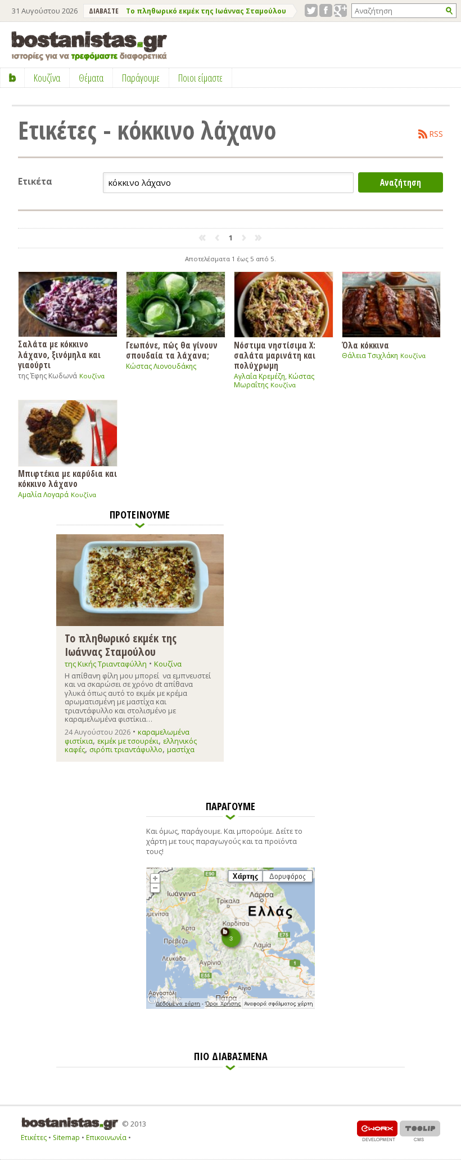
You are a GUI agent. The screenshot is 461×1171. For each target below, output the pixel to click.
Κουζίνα (92, 376)
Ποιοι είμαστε (200, 77)
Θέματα (91, 77)
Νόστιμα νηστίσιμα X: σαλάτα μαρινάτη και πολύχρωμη (274, 354)
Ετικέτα (35, 181)
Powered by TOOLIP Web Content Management (420, 1130)
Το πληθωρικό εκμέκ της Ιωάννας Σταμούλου (206, 11)
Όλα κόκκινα (365, 344)
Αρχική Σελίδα (13, 77)
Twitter (311, 10)
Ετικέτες (34, 1137)
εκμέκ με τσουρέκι (128, 741)
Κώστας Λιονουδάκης (161, 366)
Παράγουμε (141, 77)
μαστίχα (181, 749)
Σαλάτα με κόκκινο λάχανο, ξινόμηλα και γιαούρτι (59, 354)
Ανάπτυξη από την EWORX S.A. (377, 1130)
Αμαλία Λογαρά (43, 494)
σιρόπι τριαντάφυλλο (125, 749)
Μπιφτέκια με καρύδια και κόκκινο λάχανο (67, 478)
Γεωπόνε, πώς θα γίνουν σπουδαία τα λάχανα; (172, 349)
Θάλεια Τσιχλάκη (370, 355)
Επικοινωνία (106, 1137)
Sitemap (66, 1137)
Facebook (325, 10)
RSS (436, 134)
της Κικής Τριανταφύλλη (106, 664)
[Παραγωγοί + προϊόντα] (230, 1007)
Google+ (340, 10)
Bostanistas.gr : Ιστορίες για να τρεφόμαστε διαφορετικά (89, 46)
